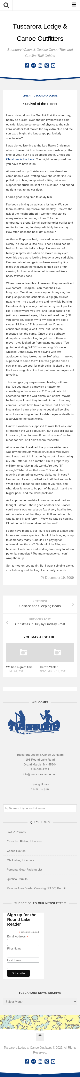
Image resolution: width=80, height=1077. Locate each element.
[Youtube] (53, 65)
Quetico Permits (17, 879)
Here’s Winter (49, 667)
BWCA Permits (16, 832)
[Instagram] (40, 65)
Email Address (17, 936)
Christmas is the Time (20, 159)
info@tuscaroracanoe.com (40, 774)
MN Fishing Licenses (20, 860)
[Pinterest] (46, 65)
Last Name (14, 960)
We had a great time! (19, 667)
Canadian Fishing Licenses (24, 841)
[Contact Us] (33, 65)
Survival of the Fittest (40, 104)
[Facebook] (26, 65)
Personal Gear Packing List (24, 869)
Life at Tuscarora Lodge (40, 95)
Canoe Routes (16, 850)
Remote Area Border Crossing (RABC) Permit (36, 888)
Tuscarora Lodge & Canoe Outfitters (40, 32)
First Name (14, 948)
